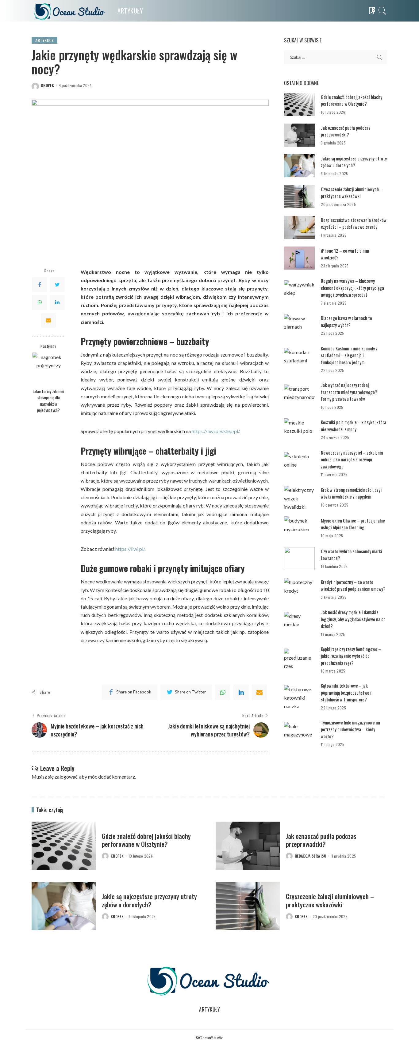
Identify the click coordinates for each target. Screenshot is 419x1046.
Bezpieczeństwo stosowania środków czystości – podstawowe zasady (353, 223)
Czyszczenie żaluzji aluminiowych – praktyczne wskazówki (351, 192)
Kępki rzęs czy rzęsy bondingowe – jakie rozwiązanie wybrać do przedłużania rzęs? (351, 655)
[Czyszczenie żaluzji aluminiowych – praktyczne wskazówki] (299, 196)
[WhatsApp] (39, 302)
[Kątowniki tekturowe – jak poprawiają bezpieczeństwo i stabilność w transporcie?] (299, 696)
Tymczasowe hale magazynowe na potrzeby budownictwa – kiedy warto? (350, 729)
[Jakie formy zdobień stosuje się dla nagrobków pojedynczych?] (49, 369)
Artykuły (44, 40)
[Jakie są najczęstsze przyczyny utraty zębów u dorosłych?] (299, 165)
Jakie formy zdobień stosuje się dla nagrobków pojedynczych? (48, 400)
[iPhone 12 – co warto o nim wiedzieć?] (299, 258)
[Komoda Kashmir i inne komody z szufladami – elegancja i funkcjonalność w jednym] (299, 359)
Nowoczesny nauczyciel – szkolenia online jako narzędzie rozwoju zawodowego (352, 459)
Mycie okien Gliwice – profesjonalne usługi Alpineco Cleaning (353, 524)
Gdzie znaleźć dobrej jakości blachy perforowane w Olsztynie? (351, 100)
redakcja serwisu (310, 856)
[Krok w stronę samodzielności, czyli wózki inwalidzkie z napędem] (299, 497)
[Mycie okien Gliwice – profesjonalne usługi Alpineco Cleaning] (299, 527)
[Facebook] (39, 284)
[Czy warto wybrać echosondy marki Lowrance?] (299, 558)
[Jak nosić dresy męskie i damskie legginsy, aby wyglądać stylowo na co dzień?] (299, 623)
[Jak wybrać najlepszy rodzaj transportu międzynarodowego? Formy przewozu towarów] (299, 396)
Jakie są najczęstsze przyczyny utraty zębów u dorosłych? (354, 162)
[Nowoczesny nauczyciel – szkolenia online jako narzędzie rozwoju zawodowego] (299, 463)
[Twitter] (57, 284)
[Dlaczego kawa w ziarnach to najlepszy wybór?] (299, 325)
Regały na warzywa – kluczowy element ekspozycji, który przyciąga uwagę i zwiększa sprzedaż (352, 287)
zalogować (66, 777)
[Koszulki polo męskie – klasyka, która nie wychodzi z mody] (299, 429)
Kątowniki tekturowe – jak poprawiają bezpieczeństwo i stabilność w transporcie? (346, 692)
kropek (47, 85)
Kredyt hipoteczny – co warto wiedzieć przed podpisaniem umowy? (353, 585)
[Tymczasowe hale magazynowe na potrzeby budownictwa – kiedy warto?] (299, 733)
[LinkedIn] (57, 302)
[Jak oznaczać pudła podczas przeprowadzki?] (299, 135)
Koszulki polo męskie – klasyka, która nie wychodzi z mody (353, 425)
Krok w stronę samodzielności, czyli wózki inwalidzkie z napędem (351, 493)
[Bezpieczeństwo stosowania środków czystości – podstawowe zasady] (299, 227)
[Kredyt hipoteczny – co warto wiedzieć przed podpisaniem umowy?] (299, 589)
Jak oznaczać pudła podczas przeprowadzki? (345, 131)
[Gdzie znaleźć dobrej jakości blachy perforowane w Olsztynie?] (299, 104)
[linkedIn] (241, 692)
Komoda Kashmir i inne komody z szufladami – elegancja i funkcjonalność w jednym (349, 355)
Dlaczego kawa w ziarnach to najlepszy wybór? (346, 321)
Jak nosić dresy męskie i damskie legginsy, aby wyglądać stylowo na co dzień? (353, 619)
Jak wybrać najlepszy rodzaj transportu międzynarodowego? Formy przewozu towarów (349, 391)
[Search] (382, 11)
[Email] (48, 320)
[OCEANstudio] (70, 11)
